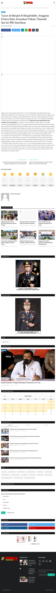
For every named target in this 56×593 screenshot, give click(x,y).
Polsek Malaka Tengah (29, 478)
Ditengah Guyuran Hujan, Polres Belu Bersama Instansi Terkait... (9, 223)
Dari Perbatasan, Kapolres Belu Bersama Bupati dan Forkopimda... (25, 436)
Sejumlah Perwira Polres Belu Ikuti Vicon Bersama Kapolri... (27, 222)
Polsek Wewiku (12, 471)
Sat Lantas (4, 471)
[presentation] (49, 351)
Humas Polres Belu (8, 26)
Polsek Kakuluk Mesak (7, 478)
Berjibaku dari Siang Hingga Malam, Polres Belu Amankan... (23, 429)
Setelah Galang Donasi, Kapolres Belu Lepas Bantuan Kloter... (24, 450)
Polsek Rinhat (32, 475)
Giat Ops (7, 7)
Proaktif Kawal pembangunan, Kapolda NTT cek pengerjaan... (32, 571)
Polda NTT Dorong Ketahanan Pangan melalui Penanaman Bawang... (26, 458)
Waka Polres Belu (21, 471)
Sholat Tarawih (48, 471)
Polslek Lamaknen (31, 471)
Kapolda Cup (40, 471)
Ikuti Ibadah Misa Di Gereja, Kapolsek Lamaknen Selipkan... (20, 383)
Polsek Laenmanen (18, 478)
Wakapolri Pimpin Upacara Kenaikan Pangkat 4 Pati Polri (27, 241)
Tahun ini (46, 425)
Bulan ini (28, 425)
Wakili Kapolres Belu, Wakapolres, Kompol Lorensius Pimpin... (32, 563)
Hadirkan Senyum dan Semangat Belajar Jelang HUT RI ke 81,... (24, 443)
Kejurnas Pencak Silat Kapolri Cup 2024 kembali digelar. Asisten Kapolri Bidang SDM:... (40, 162)
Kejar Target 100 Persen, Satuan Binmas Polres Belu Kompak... (32, 580)
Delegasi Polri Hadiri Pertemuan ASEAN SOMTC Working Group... (45, 242)
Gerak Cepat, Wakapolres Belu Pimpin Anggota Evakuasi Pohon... (9, 242)
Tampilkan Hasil (10, 512)
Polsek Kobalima (5, 475)
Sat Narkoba (40, 475)
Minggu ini (10, 425)
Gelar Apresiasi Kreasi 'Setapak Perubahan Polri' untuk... (45, 223)
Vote (3, 512)
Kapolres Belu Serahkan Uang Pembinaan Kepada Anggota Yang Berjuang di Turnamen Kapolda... (15, 162)
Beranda (2, 7)
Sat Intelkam (24, 475)
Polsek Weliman (48, 475)
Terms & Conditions (49, 590)
